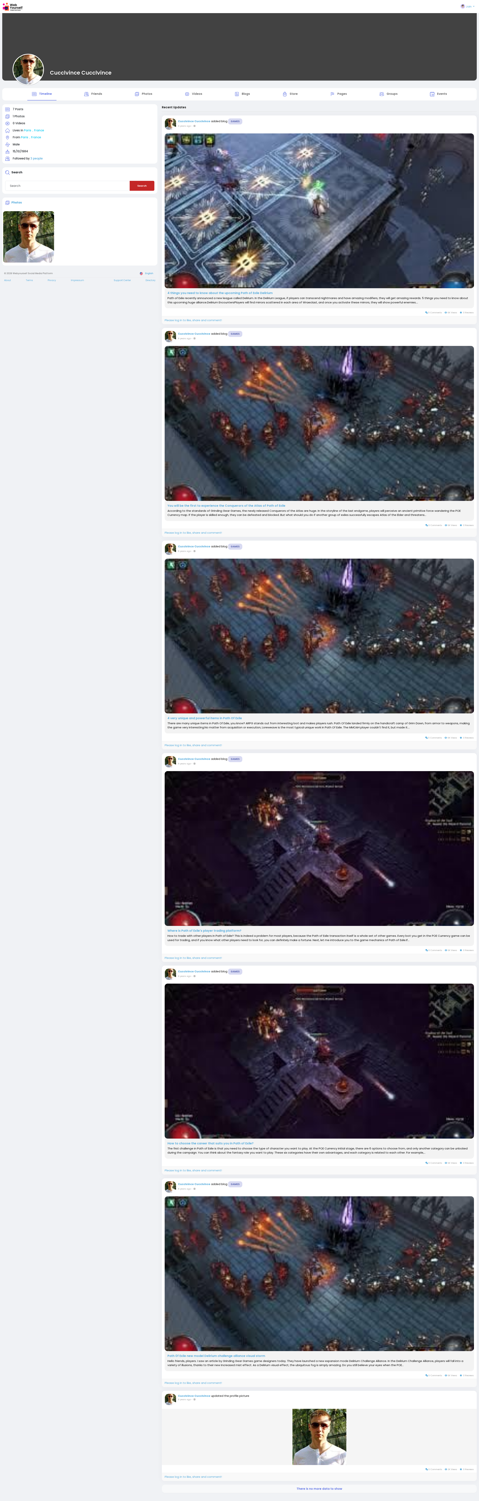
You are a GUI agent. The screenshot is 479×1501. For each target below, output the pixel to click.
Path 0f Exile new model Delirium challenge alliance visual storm (216, 1356)
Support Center (122, 280)
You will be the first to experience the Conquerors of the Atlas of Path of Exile (226, 506)
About (7, 280)
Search (142, 186)
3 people (36, 158)
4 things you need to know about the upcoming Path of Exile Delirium (220, 293)
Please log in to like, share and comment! (193, 320)
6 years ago (184, 125)
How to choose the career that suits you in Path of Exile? (210, 1143)
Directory (150, 280)
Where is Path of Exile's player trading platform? (204, 931)
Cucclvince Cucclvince (81, 72)
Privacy (52, 280)
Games (235, 121)
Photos (16, 202)
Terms (29, 280)
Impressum (77, 280)
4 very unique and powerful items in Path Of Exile (204, 718)
